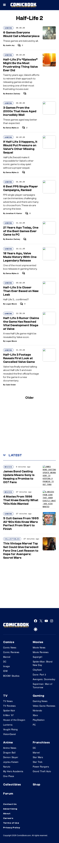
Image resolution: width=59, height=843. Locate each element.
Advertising (10, 809)
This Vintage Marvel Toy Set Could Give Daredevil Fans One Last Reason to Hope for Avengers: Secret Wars (20, 550)
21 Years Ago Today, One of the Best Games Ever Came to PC (20, 231)
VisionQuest (9, 734)
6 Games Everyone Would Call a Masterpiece (21, 34)
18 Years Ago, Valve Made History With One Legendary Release (20, 257)
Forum (8, 793)
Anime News (9, 747)
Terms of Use (11, 823)
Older (29, 397)
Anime (8, 742)
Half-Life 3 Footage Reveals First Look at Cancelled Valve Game (19, 358)
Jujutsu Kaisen (11, 761)
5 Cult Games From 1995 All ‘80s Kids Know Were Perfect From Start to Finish (21, 524)
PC (34, 724)
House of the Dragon (14, 719)
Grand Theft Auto (42, 771)
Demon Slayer (10, 757)
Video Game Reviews (44, 705)
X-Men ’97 (8, 715)
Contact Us (10, 804)
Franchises (41, 742)
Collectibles (12, 539)
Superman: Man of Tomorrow (42, 685)
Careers (8, 818)
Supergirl (37, 656)
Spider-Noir (9, 710)
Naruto (6, 766)
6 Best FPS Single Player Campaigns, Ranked (20, 188)
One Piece (8, 776)
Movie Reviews (40, 652)
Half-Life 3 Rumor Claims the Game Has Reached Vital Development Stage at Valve (21, 323)
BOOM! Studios (11, 675)
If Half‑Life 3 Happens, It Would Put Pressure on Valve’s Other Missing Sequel (20, 147)
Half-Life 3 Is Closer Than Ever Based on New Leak (21, 291)
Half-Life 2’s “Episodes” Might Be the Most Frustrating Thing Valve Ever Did (20, 65)
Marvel (6, 656)
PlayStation (39, 719)
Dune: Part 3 (39, 674)
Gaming (8, 28)
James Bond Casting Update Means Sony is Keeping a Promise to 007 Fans (18, 477)
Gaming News (40, 701)
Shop (36, 784)
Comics (8, 642)
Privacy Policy (11, 827)
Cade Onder (11, 384)
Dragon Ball (9, 752)
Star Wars (38, 757)
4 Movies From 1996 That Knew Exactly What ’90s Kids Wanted (20, 500)
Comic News (9, 647)
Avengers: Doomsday (44, 679)
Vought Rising (10, 729)
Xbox (35, 715)
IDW (5, 670)
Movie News (39, 647)
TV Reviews (9, 705)
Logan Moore (11, 304)
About (6, 813)
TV (5, 695)
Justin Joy (10, 45)
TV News (8, 701)
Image (6, 666)
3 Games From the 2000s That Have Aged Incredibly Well (19, 111)
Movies (8, 467)
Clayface (37, 669)
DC (4, 661)
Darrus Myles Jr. (12, 127)
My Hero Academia (13, 771)
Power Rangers (41, 766)
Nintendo (37, 710)
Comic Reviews (11, 652)
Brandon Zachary (13, 93)
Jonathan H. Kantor (14, 213)
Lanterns (7, 724)
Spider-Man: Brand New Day (43, 663)
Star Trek (37, 761)
